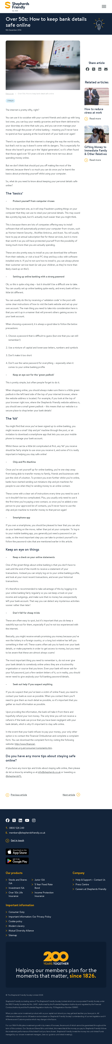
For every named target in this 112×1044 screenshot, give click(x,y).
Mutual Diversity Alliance (21, 930)
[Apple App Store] (56, 852)
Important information (20, 905)
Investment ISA (16, 887)
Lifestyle (10, 100)
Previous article (19, 794)
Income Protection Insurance (44, 894)
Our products (14, 873)
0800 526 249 (15, 827)
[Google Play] (56, 861)
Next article (69, 794)
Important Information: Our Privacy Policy (30, 916)
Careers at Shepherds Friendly (91, 888)
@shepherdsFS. (14, 776)
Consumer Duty (16, 911)
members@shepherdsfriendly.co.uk (25, 832)
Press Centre (82, 884)
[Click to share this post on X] (93, 68)
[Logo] (17, 5)
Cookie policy (15, 921)
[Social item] (7, 820)
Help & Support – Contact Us (90, 879)
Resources (10, 94)
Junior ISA (40, 879)
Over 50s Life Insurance (16, 894)
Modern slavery (16, 925)
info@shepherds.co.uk (49, 772)
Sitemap (13, 935)
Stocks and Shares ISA (18, 881)
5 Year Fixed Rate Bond (44, 886)
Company (78, 873)
